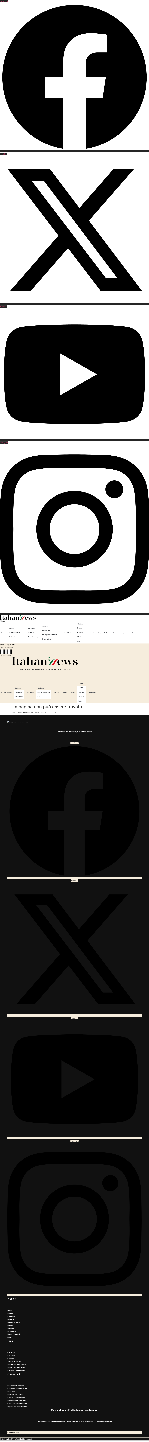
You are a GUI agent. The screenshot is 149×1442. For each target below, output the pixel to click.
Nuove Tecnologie (119, 633)
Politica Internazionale (17, 637)
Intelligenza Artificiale (49, 635)
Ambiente (90, 633)
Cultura (80, 624)
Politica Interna (14, 632)
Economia (31, 628)
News (3, 633)
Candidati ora (13, 1433)
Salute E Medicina (67, 633)
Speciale (56, 692)
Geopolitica (19, 696)
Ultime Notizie (6, 692)
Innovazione (46, 630)
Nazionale (18, 692)
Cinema (80, 632)
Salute (65, 692)
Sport (131, 633)
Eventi (79, 628)
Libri (79, 641)
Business (45, 626)
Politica (11, 628)
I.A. (38, 696)
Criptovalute (46, 639)
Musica (79, 637)
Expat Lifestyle (103, 633)
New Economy (33, 637)
